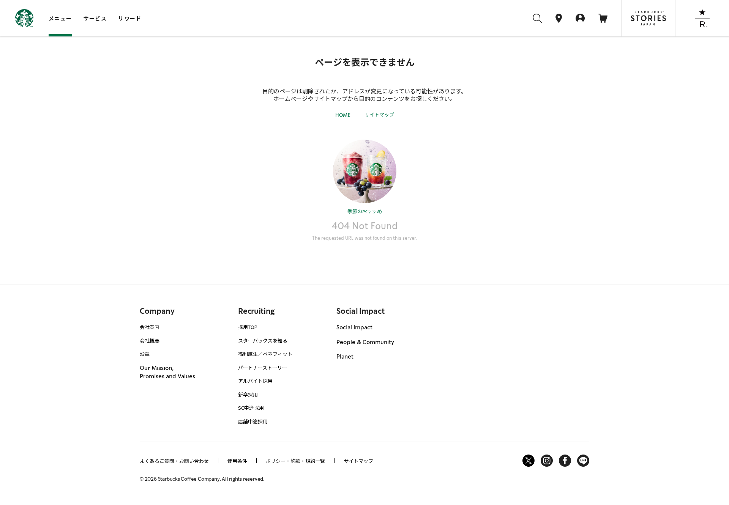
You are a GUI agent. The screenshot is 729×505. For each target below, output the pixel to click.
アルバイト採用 (255, 380)
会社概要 (149, 340)
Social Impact (354, 327)
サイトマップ (379, 114)
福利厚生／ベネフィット (265, 353)
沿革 (145, 353)
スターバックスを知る (262, 340)
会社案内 (149, 326)
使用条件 (237, 460)
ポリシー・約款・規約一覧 (295, 460)
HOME (342, 115)
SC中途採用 (251, 407)
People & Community (365, 342)
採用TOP (247, 326)
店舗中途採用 (253, 421)
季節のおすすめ (364, 211)
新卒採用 (248, 394)
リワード (130, 18)
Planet (344, 356)
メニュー (60, 18)
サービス (95, 18)
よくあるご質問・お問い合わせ (174, 460)
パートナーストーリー (262, 367)
